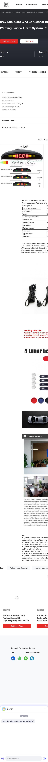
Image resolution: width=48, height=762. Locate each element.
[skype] (32, 658)
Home (2, 12)
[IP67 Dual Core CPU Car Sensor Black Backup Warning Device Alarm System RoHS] (16, 598)
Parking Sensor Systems (24, 12)
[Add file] (2, 758)
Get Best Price (9, 41)
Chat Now (29, 41)
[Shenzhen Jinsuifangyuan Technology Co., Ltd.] (6, 4)
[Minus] (45, 709)
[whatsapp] (19, 658)
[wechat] (26, 658)
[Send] (45, 758)
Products (9, 12)
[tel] (38, 658)
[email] (13, 658)
